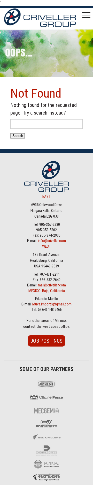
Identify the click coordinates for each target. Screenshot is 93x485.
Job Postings (46, 341)
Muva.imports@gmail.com (52, 304)
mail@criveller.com (52, 285)
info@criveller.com (52, 240)
